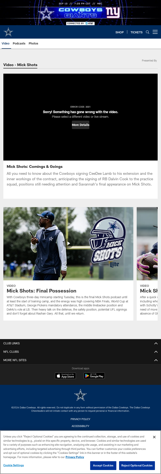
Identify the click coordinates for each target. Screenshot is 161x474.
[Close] (154, 437)
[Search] (147, 32)
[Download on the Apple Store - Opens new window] (65, 376)
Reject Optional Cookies (137, 465)
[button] (80, 125)
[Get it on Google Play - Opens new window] (94, 378)
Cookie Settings (13, 465)
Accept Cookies (103, 465)
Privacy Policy (80, 419)
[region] (80, 452)
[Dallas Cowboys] (80, 395)
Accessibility (80, 425)
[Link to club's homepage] (8, 30)
